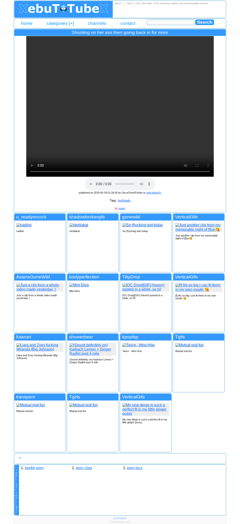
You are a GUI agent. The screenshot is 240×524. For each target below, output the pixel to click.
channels (97, 23)
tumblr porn (34, 468)
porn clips (84, 468)
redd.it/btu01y (153, 192)
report (121, 208)
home (27, 23)
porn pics (134, 468)
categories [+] (60, 23)
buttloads (124, 200)
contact (127, 23)
